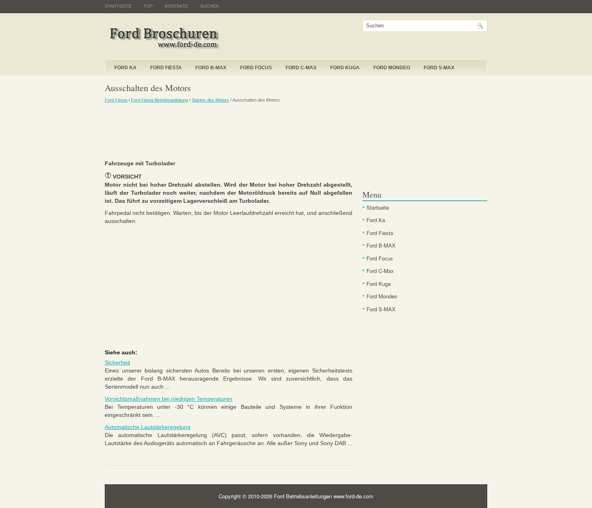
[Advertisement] (228, 131)
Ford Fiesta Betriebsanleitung (159, 100)
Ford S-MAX (439, 68)
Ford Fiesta (166, 68)
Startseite (118, 6)
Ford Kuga (345, 68)
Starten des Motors (210, 100)
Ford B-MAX (210, 68)
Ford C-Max (301, 68)
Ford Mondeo (391, 68)
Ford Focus (256, 68)
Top (148, 6)
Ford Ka (125, 68)
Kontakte (176, 6)
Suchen (209, 6)
